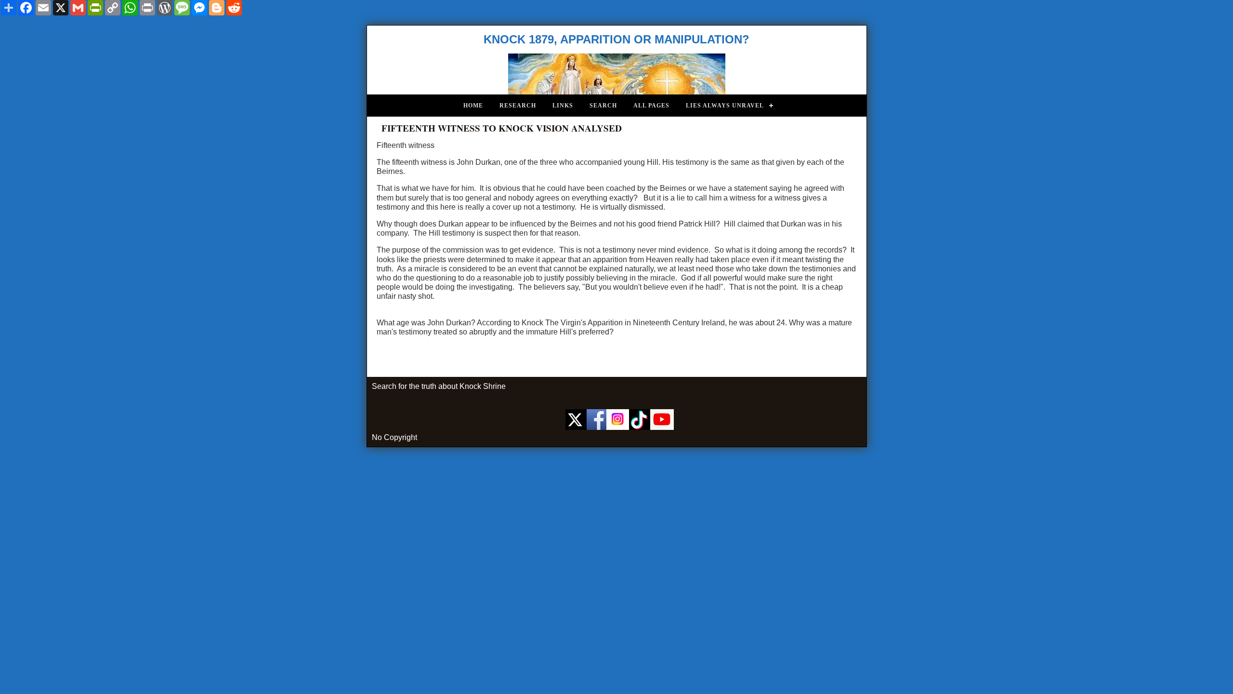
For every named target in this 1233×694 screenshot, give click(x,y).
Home (473, 105)
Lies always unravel (725, 105)
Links (562, 105)
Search (603, 105)
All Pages (651, 105)
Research (517, 105)
